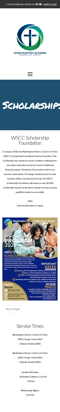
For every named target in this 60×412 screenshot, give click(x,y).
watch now (50, 4)
